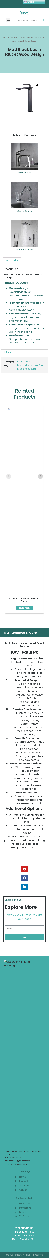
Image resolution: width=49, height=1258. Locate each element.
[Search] (43, 20)
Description (11, 260)
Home (6, 37)
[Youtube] (24, 869)
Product (15, 37)
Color (9, 352)
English (30, 2)
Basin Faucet (27, 37)
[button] (8, 20)
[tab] (12, 260)
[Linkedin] (24, 887)
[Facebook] (24, 878)
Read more (25, 607)
